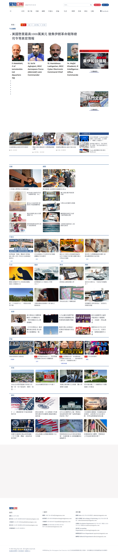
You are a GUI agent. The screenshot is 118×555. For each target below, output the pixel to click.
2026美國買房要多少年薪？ (45, 384)
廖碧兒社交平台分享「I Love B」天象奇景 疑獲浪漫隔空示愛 (98, 330)
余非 (37, 361)
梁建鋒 (12, 359)
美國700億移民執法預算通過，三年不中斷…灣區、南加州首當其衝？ (22, 436)
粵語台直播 (97, 5)
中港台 (50, 11)
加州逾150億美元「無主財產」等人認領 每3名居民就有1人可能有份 (99, 145)
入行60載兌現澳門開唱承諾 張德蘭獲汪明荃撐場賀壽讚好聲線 (66, 317)
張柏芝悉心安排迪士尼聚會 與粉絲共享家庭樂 (66, 329)
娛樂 (73, 11)
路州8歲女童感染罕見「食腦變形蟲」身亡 (34, 193)
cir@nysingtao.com (32, 525)
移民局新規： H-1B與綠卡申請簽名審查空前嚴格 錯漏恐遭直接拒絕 (46, 414)
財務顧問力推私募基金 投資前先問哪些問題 (96, 304)
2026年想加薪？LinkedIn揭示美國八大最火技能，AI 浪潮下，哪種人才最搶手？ (99, 138)
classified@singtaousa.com (62, 521)
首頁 (22, 11)
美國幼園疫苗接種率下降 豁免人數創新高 (44, 304)
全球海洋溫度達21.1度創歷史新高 (68, 224)
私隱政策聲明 (13, 551)
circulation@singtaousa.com (53, 526)
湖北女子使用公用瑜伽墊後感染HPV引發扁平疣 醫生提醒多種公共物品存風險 (70, 256)
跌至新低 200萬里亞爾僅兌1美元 (54, 189)
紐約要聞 (15, 150)
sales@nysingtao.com (32, 519)
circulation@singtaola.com (91, 525)
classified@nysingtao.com (29, 522)
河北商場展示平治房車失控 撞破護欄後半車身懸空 (44, 255)
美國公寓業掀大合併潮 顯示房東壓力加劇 (71, 385)
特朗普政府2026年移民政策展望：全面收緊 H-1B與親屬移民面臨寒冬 (70, 436)
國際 (43, 11)
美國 (37, 11)
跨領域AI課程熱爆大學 (67, 282)
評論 (10, 339)
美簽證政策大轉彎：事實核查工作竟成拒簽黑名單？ (94, 435)
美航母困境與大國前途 (16, 356)
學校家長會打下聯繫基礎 (68, 301)
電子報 (30, 11)
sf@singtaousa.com (59, 515)
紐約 (11, 150)
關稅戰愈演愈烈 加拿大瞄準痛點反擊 (67, 214)
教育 (61, 264)
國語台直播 (105, 5)
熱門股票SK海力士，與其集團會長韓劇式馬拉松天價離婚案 (45, 357)
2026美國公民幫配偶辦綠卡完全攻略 (46, 435)
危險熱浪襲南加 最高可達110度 (66, 147)
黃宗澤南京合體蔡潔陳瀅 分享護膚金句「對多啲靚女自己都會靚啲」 (34, 318)
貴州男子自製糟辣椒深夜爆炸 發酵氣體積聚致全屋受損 (95, 255)
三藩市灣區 (36, 152)
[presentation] (45, 61)
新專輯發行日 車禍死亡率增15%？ (43, 283)
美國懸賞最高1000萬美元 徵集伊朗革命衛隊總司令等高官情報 (44, 36)
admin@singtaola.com (100, 515)
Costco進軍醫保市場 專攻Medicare (97, 151)
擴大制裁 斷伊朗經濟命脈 (67, 193)
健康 (36, 264)
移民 (85, 11)
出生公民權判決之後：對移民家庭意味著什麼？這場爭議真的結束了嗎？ (70, 414)
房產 (79, 11)
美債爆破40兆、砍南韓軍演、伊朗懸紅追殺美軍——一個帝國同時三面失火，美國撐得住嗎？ (71, 358)
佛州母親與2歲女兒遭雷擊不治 (34, 214)
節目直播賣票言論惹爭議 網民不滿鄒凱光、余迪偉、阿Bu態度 (98, 318)
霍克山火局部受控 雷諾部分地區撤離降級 (33, 203)
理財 (86, 264)
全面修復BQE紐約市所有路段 (18, 147)
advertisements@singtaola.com (87, 520)
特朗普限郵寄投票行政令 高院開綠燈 (34, 224)
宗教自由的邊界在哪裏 (68, 203)
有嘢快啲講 (64, 363)
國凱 (87, 359)
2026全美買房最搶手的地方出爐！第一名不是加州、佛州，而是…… (22, 386)
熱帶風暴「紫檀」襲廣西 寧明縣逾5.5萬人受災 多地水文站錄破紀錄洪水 (19, 256)
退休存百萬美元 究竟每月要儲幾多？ (96, 283)
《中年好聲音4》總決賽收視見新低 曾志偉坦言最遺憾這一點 (34, 329)
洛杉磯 (58, 150)
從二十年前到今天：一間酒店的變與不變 (20, 304)
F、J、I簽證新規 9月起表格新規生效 (21, 413)
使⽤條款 (21, 551)
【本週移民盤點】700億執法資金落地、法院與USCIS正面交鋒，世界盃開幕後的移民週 (95, 414)
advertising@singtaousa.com (63, 518)
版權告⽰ (27, 551)
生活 (10, 264)
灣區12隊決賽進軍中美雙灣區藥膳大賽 (43, 148)
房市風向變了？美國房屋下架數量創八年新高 (95, 385)
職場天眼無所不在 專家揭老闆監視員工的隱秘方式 (19, 283)
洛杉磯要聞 (63, 150)
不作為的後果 (91, 356)
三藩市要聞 (41, 152)
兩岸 (12, 261)
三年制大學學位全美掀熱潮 (18, 189)
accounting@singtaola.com (91, 530)
